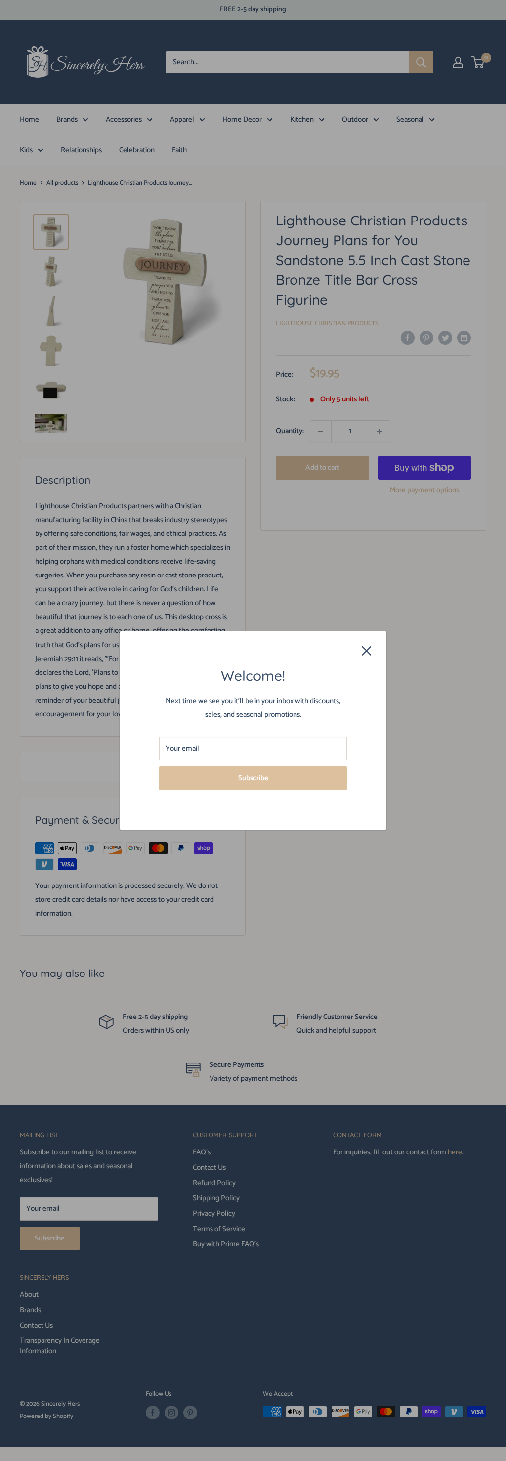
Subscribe (253, 778)
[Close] (367, 650)
